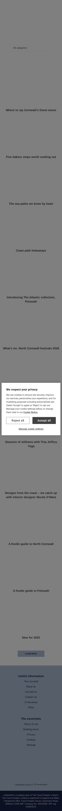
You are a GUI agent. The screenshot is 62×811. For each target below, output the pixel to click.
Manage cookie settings (31, 429)
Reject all (18, 420)
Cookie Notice (30, 412)
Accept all (44, 420)
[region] (31, 409)
